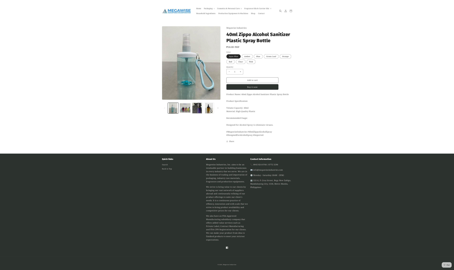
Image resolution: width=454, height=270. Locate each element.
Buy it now (252, 87)
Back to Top (167, 169)
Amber (247, 56)
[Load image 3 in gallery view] (197, 108)
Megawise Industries (229, 264)
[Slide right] (217, 108)
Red (230, 62)
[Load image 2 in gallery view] (185, 108)
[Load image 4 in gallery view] (209, 108)
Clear (240, 62)
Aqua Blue (233, 56)
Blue (258, 56)
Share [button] (231, 141)
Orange (285, 56)
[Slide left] (164, 108)
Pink (251, 62)
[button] (209, 8)
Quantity (229, 67)
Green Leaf (271, 56)
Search (165, 165)
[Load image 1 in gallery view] (173, 108)
